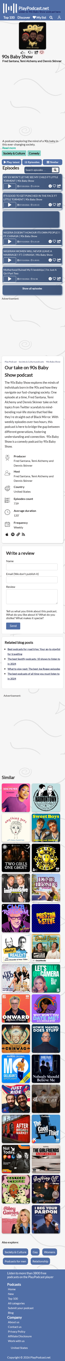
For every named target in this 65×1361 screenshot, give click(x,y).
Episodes (33, 162)
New (11, 1293)
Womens (49, 1252)
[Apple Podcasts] (8, 536)
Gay (35, 1252)
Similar (53, 162)
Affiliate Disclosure (20, 1336)
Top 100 (9, 17)
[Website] (18, 536)
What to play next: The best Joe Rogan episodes (34, 668)
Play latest (13, 162)
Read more (9, 147)
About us (13, 1322)
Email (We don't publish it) (22, 574)
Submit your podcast (21, 1308)
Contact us (14, 1326)
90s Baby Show (53, 361)
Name (10, 561)
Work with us (16, 1341)
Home (12, 1289)
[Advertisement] (32, 100)
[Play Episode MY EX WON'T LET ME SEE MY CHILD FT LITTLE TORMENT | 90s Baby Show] (9, 186)
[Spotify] (13, 536)
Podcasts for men (15, 1261)
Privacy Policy (16, 1331)
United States (19, 1347)
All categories (16, 1303)
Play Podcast (11, 361)
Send (13, 625)
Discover (24, 17)
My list (41, 17)
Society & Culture (14, 153)
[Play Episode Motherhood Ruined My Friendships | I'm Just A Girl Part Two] (9, 279)
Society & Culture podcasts (31, 361)
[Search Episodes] (55, 169)
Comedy (34, 153)
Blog (11, 1312)
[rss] (24, 536)
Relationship (40, 1261)
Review (10, 586)
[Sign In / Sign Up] (59, 17)
